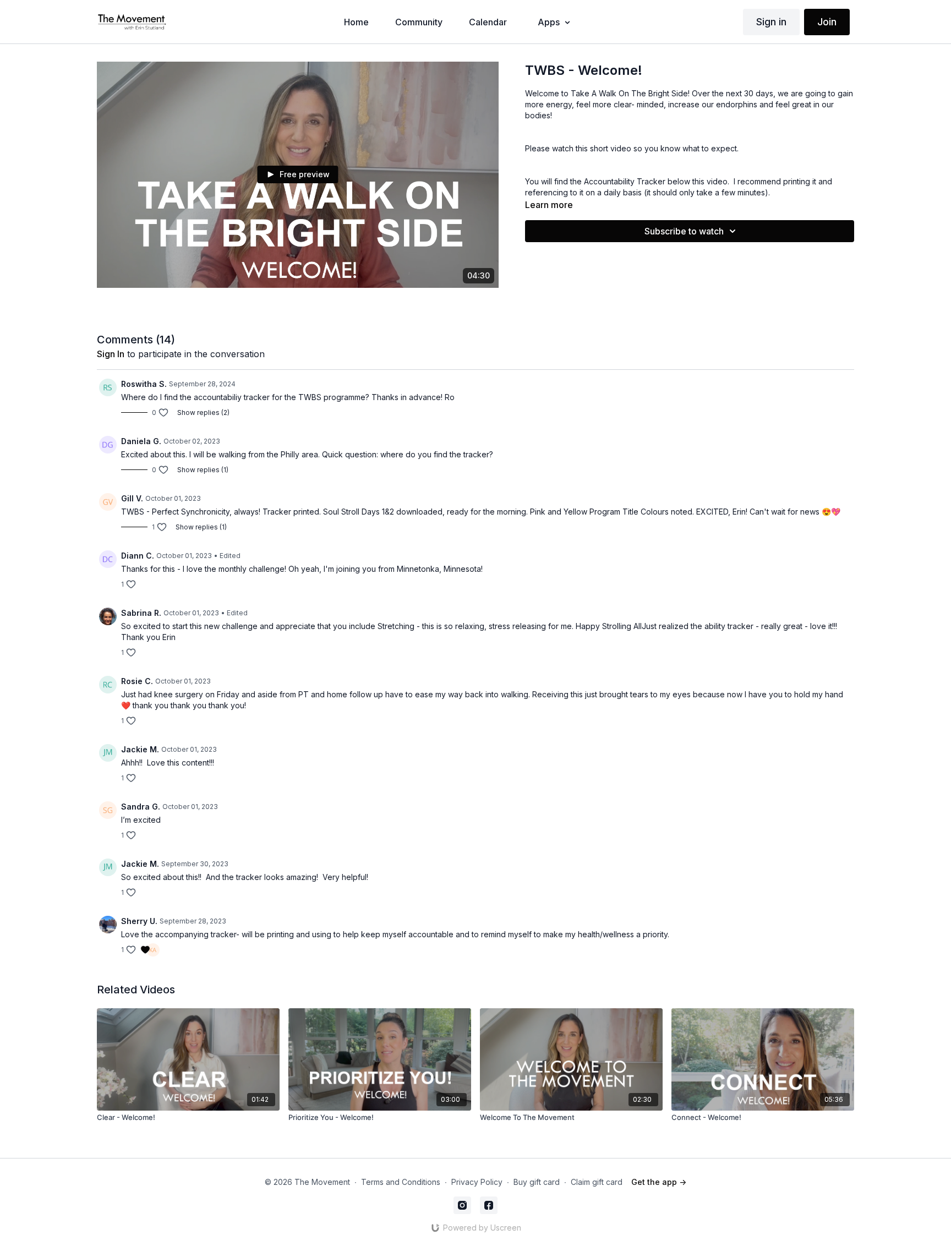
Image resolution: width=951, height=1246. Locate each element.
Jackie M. (140, 749)
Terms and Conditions (400, 1182)
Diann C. (137, 555)
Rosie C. (137, 681)
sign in (110, 353)
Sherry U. (139, 921)
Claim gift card (596, 1182)
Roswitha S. (144, 384)
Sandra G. (140, 806)
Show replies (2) (203, 412)
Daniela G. (141, 441)
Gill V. (132, 498)
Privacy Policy (476, 1182)
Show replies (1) (202, 470)
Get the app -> (658, 1182)
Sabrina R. (141, 612)
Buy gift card (536, 1182)
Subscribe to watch (684, 231)
